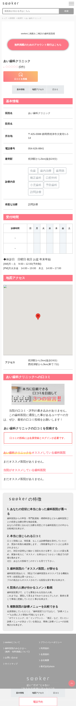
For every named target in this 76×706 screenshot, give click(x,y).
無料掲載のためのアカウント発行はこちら (38, 44)
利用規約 (45, 648)
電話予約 (38, 701)
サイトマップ (11, 664)
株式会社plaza (47, 666)
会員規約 (45, 654)
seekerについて (12, 642)
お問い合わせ (11, 657)
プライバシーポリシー (51, 642)
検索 (66, 11)
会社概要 (45, 660)
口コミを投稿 (20, 79)
